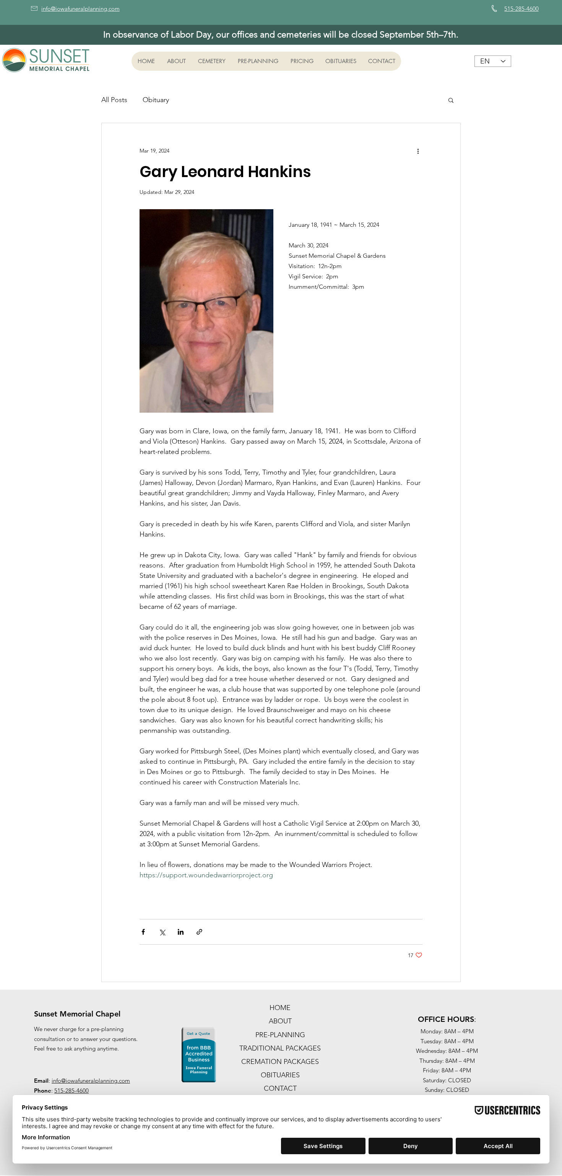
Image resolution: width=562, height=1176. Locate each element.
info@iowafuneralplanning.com (91, 1080)
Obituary (156, 100)
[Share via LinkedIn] (180, 931)
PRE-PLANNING (280, 1035)
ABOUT (280, 1021)
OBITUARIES (280, 1075)
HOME (280, 1008)
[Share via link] (199, 931)
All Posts (114, 100)
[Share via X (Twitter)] (162, 931)
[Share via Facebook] (143, 931)
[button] (176, 61)
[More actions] (417, 150)
